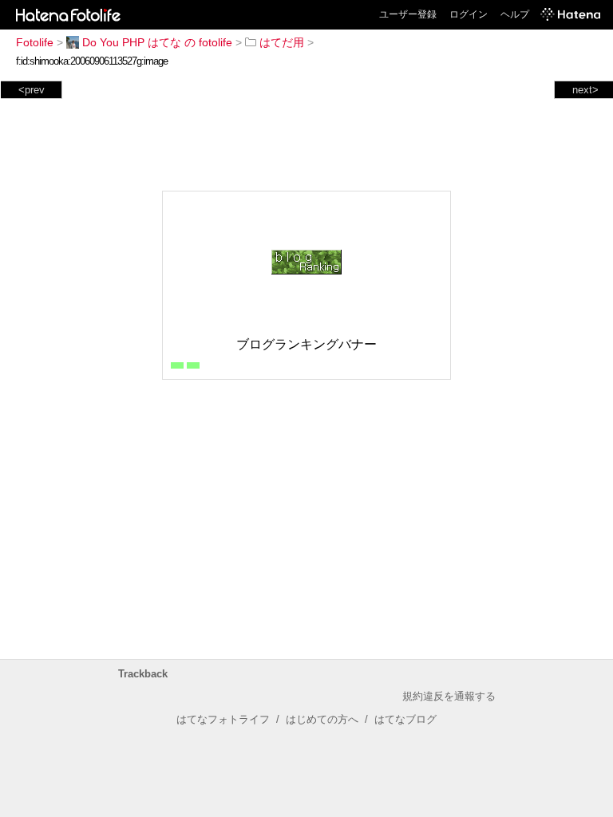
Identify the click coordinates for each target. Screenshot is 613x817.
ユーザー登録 (408, 14)
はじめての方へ (322, 719)
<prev (31, 90)
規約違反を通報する (449, 696)
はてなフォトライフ (223, 719)
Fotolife (34, 42)
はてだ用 (281, 42)
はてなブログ (405, 719)
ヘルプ (514, 14)
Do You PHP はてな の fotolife (157, 42)
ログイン (468, 14)
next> (585, 90)
